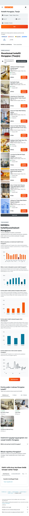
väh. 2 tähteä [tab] (24, 395)
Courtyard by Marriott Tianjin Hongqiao (17, 155)
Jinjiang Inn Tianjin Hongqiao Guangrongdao (17, 67)
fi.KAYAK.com (4, 491)
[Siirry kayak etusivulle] (9, 7)
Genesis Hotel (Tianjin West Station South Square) (17, 170)
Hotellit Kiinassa (23, 491)
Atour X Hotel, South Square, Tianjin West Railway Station (17, 185)
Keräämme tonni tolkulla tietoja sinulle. (11, 509)
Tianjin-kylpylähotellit (8, 481)
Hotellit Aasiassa (15, 491)
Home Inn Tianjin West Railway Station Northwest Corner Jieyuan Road (18, 126)
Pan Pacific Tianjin (14, 82)
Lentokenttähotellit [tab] (15, 473)
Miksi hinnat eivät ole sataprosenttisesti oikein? (13, 512)
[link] (14, 379)
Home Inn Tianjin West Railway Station (18, 111)
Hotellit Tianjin (10, 493)
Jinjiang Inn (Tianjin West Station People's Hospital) (18, 201)
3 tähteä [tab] (14, 395)
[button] (2, 7)
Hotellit (9, 491)
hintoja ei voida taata (6, 503)
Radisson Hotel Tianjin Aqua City (18, 140)
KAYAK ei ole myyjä (6, 507)
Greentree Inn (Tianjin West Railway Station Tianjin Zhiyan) (18, 97)
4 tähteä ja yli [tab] (5, 395)
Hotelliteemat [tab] (6, 473)
